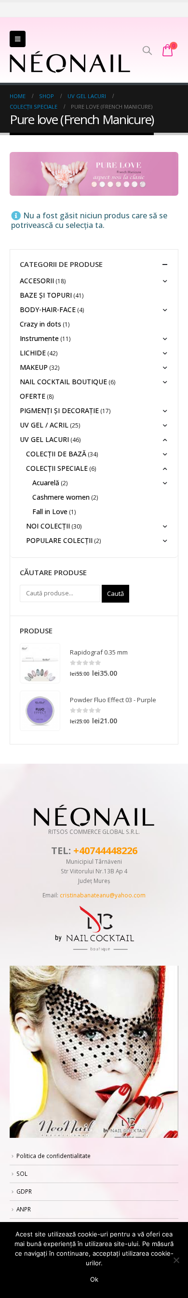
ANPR (23, 1209)
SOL (21, 1173)
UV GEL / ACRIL (44, 424)
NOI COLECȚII (48, 525)
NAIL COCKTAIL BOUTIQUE (63, 381)
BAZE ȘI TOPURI (46, 295)
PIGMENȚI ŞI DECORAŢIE (59, 410)
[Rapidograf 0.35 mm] (40, 663)
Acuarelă (45, 482)
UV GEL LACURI (44, 439)
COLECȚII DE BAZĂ (56, 453)
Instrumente (39, 338)
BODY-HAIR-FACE (48, 309)
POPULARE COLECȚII (59, 540)
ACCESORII (37, 280)
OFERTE (32, 396)
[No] (176, 1260)
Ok (94, 1279)
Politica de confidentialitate (53, 1155)
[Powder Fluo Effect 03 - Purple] (40, 711)
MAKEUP (34, 367)
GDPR (24, 1191)
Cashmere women (61, 497)
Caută (115, 593)
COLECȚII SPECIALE (57, 468)
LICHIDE (33, 352)
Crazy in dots (40, 323)
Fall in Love (49, 511)
